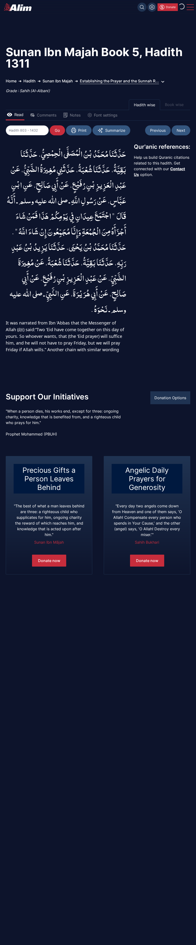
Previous (158, 130)
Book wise (174, 104)
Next (181, 130)
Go (57, 130)
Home (11, 81)
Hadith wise (144, 104)
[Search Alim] (142, 7)
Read (18, 114)
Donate (171, 7)
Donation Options (170, 397)
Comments (46, 115)
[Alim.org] (19, 7)
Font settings (105, 115)
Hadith (29, 81)
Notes (75, 115)
